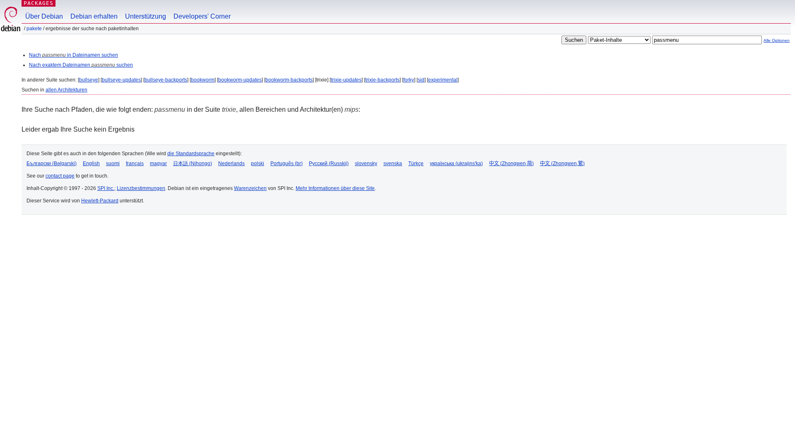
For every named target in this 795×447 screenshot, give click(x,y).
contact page (60, 176)
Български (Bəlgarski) (51, 163)
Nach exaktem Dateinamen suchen (81, 65)
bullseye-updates (121, 80)
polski (257, 163)
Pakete (34, 28)
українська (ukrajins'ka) (456, 163)
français (135, 163)
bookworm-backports (289, 80)
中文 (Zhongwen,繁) (562, 163)
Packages (38, 3)
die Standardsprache (190, 153)
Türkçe (416, 163)
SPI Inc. (105, 188)
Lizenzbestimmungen (141, 188)
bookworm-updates (240, 80)
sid (421, 80)
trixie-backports (382, 80)
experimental (443, 80)
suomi (113, 163)
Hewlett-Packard (99, 201)
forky (408, 80)
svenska (392, 163)
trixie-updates (346, 80)
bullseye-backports (166, 80)
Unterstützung (145, 16)
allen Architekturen (66, 90)
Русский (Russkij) (329, 163)
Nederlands (231, 163)
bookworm (202, 80)
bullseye (88, 80)
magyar (158, 163)
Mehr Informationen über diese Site (335, 188)
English (91, 163)
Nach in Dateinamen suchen (73, 55)
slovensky (366, 163)
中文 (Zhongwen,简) (511, 163)
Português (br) (286, 163)
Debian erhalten (94, 16)
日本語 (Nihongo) (192, 163)
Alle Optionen (777, 40)
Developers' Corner (202, 16)
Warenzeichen (250, 188)
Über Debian (44, 16)
